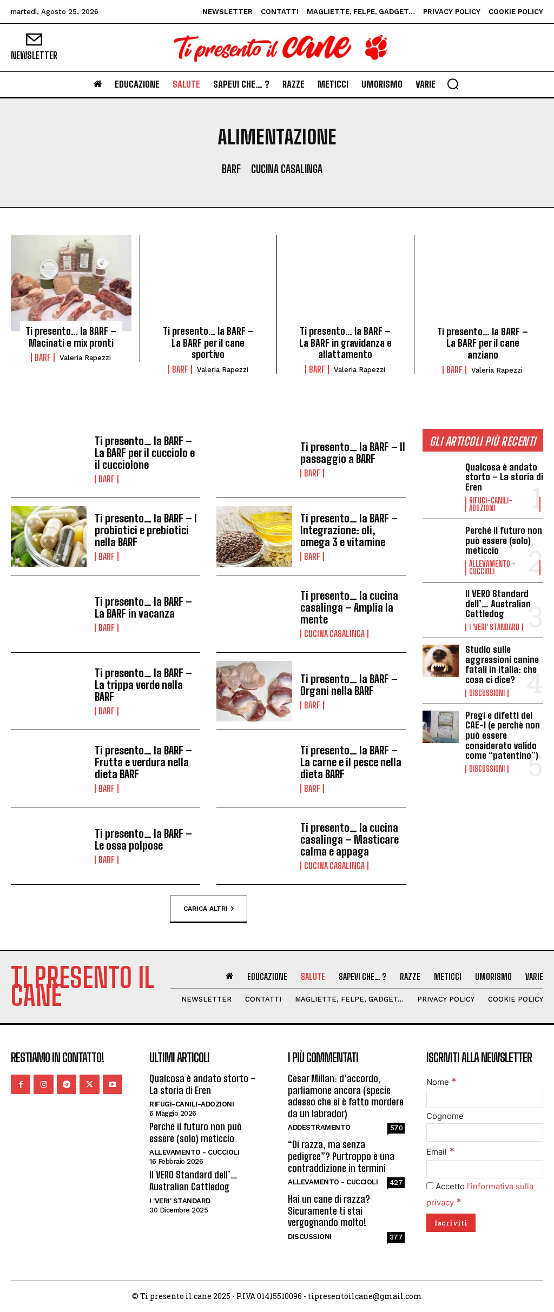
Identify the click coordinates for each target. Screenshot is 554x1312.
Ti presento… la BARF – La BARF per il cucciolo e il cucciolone (145, 452)
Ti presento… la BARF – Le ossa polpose (143, 839)
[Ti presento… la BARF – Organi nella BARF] (254, 691)
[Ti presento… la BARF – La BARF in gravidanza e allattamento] (345, 283)
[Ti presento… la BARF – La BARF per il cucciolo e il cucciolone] (49, 459)
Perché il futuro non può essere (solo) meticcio (503, 540)
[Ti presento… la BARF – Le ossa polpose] (49, 846)
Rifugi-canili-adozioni (490, 504)
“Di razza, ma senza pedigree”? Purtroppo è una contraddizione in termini (341, 1156)
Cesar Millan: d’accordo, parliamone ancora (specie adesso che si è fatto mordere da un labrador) (346, 1095)
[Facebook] (20, 1084)
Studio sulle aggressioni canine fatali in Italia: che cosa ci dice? (502, 664)
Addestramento (319, 1127)
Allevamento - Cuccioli (492, 567)
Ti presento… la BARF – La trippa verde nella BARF (143, 684)
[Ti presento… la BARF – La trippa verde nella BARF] (49, 691)
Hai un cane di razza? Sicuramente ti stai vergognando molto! (329, 1210)
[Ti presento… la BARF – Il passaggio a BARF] (254, 459)
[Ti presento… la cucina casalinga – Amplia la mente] (254, 614)
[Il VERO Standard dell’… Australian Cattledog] (441, 605)
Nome (441, 1082)
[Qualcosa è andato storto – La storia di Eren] (441, 478)
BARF (231, 168)
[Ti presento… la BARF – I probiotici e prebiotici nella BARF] (49, 536)
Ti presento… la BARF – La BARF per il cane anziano (482, 343)
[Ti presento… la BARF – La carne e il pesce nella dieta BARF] (254, 768)
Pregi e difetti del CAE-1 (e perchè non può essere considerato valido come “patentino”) (502, 735)
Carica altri (205, 908)
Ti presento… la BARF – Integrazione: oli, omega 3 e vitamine (349, 530)
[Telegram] (66, 1084)
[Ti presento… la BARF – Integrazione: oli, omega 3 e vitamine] (254, 536)
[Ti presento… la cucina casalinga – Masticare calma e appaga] (254, 846)
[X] (89, 1084)
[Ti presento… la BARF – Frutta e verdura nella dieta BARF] (49, 768)
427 (396, 1182)
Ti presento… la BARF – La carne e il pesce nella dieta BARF (350, 762)
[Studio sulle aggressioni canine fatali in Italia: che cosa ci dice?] (441, 661)
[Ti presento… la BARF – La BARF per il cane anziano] (483, 283)
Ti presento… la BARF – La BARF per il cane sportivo (208, 342)
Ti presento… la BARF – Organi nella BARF (349, 684)
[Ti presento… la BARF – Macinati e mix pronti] (71, 283)
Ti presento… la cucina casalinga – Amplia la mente (349, 607)
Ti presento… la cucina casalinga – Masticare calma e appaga (349, 839)
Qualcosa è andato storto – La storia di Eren (504, 477)
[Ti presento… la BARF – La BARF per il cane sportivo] (208, 283)
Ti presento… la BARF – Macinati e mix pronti (70, 337)
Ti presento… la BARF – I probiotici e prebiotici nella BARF (146, 530)
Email (440, 1152)
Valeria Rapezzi (85, 358)
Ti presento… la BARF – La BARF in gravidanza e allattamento (345, 342)
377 (396, 1237)
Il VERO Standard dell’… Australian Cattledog (498, 603)
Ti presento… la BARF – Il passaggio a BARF (352, 452)
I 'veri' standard (494, 627)
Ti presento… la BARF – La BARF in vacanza (143, 607)
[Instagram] (43, 1084)
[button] (453, 84)
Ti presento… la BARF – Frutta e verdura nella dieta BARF (143, 762)
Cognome (445, 1116)
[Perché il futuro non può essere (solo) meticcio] (441, 542)
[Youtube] (112, 1084)
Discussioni (487, 693)
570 (396, 1128)
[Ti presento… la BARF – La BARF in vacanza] (49, 614)
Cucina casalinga (286, 168)
